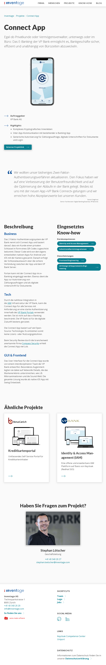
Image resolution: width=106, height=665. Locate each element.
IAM (9, 303)
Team (60, 596)
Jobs (59, 602)
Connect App (33, 15)
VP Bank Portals (26, 312)
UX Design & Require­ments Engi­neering (73, 267)
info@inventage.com (14, 608)
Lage (59, 599)
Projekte (20, 15)
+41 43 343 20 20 (12, 605)
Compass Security (30, 343)
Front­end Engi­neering (69, 260)
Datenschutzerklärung (77, 658)
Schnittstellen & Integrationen (73, 249)
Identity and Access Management (73, 243)
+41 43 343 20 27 (53, 559)
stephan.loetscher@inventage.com (53, 562)
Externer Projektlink (15, 147)
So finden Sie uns (12, 613)
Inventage (9, 15)
